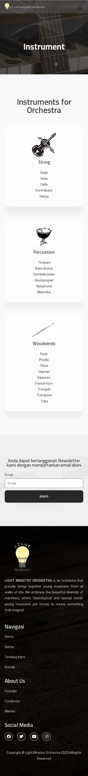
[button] (79, 7)
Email (9, 475)
